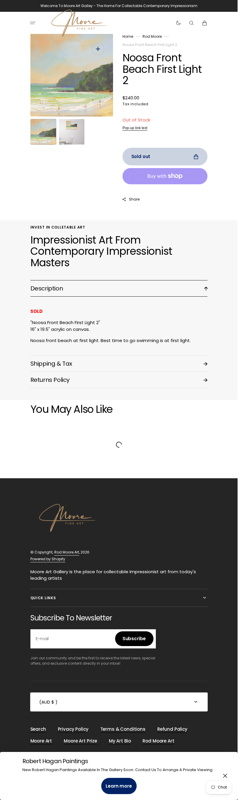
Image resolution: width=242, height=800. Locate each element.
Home (127, 36)
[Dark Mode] (178, 23)
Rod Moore (152, 36)
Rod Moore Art (66, 552)
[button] (32, 23)
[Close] (225, 775)
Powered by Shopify (47, 558)
